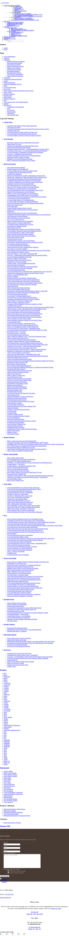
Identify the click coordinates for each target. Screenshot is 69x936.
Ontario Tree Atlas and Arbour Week (17, 665)
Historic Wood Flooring (11, 454)
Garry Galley (7, 782)
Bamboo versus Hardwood (14, 385)
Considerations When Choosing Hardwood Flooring (22, 429)
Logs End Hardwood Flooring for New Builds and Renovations (25, 203)
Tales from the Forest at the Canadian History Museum (22, 247)
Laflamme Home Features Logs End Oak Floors (21, 240)
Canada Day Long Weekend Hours (17, 499)
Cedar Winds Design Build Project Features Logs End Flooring (25, 576)
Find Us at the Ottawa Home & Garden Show (20, 502)
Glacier (6, 702)
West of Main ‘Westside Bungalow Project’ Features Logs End (25, 242)
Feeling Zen (10, 211)
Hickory (17, 8)
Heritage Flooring (9, 437)
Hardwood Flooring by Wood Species (14, 809)
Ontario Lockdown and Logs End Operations (20, 221)
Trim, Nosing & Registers (24, 19)
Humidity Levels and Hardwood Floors (18, 409)
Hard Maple (19, 9)
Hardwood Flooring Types (14, 390)
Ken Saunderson (8, 789)
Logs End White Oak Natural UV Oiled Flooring (21, 584)
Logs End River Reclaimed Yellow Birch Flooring (21, 339)
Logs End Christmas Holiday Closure (17, 537)
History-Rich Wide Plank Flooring (17, 387)
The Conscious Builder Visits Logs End (18, 289)
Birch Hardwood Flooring (14, 63)
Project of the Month (10, 558)
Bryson (6, 681)
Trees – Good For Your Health (15, 551)
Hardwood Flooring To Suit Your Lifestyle (19, 260)
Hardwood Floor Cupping (14, 403)
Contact (6, 81)
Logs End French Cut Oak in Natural (17, 575)
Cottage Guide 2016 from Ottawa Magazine (19, 550)
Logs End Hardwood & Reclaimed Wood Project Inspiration (24, 317)
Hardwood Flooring (9, 82)
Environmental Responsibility (15, 422)
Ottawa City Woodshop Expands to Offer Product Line (22, 326)
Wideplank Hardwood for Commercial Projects (17, 815)
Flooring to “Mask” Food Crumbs (16, 258)
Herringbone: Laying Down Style (16, 563)
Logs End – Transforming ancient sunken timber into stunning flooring (27, 255)
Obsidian (6, 728)
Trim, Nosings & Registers (11, 814)
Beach (5, 675)
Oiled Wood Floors (12, 286)
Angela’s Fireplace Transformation (17, 604)
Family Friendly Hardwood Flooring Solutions (20, 234)
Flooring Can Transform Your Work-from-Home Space (22, 146)
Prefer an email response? (16, 873)
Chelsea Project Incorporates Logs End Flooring (20, 192)
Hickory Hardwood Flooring (15, 66)
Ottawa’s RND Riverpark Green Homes (18, 545)
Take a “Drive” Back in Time (15, 458)
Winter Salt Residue (12, 408)
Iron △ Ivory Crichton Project (15, 219)
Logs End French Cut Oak (14, 239)
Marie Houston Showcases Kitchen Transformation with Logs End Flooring (28, 250)
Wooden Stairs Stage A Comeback (17, 631)
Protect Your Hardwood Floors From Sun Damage (21, 236)
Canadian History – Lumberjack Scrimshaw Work (21, 466)
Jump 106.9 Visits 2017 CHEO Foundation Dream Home (23, 507)
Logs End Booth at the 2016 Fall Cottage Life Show (22, 134)
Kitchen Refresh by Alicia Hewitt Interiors (19, 573)
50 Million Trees (12, 553)
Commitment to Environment (15, 107)
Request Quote (8, 95)
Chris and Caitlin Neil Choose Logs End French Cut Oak (23, 578)
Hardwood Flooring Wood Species (17, 388)
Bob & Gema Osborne (10, 773)
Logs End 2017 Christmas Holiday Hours (19, 296)
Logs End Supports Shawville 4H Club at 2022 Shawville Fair (25, 530)
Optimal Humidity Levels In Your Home (18, 218)
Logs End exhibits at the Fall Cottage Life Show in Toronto (24, 135)
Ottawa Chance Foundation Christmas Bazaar (20, 450)
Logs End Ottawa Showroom (15, 404)
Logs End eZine (11, 411)
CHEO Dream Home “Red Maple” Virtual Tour (20, 508)
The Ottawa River (12, 621)
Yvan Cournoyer (8, 802)
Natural (6, 719)
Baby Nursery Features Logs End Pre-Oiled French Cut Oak (24, 472)
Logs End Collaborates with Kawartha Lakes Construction (23, 594)
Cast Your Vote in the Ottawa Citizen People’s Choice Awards (24, 283)
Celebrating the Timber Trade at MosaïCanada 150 (21, 609)
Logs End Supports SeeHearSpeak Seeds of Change (22, 546)
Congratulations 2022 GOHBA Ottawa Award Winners (23, 195)
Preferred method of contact (12, 869)
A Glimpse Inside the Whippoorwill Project (19, 172)
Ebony (5, 696)
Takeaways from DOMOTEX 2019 (17, 275)
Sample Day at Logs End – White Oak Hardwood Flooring (24, 346)
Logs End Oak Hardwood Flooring (17, 644)
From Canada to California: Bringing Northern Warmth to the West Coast (28, 562)
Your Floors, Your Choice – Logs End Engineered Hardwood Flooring (27, 151)
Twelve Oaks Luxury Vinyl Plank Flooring (16, 102)
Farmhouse (7, 701)
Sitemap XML (5, 826)
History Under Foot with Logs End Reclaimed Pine (21, 441)
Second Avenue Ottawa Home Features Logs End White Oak (24, 588)
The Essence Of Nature (13, 127)
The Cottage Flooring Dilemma (16, 167)
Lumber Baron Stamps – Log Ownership (18, 616)
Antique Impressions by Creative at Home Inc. (20, 396)
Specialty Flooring (9, 624)
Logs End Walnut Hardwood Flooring (18, 335)
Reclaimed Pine (20, 11)
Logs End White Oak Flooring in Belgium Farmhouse (22, 201)
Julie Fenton (7, 787)
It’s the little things (12, 206)
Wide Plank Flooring (22, 13)
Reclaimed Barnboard (23, 15)
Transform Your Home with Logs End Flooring (20, 184)
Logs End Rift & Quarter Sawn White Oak (19, 591)
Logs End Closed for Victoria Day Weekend (19, 268)
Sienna (5, 748)
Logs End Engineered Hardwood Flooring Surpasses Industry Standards (27, 658)
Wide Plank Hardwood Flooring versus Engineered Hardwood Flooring (27, 356)
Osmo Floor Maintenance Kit (12, 730)
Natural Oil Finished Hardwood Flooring (18, 147)
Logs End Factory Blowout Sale (16, 424)
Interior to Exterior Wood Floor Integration (19, 378)
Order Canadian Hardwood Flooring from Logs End (18, 90)
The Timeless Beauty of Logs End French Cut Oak (21, 185)
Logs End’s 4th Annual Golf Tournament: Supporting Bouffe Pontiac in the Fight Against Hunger (35, 525)
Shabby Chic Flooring (13, 430)
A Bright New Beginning (14, 174)
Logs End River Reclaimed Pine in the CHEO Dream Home (24, 608)
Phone (5, 849)
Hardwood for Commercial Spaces (28, 16)
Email (6, 846)
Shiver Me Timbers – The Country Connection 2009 (22, 253)
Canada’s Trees (11, 666)
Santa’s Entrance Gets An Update (16, 603)
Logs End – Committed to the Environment (19, 154)
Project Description (9, 853)
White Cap (7, 761)
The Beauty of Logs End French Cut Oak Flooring (21, 188)
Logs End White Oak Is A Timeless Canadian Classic (22, 171)
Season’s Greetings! (12, 276)
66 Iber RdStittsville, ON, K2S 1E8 (34, 913)
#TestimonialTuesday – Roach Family (18, 614)
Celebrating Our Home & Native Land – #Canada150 (22, 655)
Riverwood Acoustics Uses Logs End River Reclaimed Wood (24, 313)
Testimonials (10, 113)
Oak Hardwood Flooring (14, 69)
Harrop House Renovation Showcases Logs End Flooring (23, 315)
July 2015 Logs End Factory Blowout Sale (19, 380)
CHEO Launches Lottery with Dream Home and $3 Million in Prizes (26, 309)
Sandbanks (7, 740)
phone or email (56, 908)
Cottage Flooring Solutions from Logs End (19, 208)
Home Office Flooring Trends (15, 237)
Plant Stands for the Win (14, 227)
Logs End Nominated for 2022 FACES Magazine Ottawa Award (25, 532)
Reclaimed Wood (9, 599)
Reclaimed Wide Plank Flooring (16, 369)
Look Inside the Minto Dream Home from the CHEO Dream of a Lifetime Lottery (30, 307)
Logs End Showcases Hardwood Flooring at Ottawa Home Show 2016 (27, 344)
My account (7, 89)
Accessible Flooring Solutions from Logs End (20, 224)
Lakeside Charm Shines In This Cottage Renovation (22, 126)
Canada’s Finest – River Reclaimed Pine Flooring (21, 263)
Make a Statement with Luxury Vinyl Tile (19, 571)
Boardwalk (7, 676)
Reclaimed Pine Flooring (14, 73)
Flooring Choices (12, 432)
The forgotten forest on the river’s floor (18, 471)
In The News (11, 110)
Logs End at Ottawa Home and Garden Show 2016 (21, 348)
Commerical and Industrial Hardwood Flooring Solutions (23, 299)
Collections (7, 60)
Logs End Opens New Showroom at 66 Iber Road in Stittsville (25, 540)
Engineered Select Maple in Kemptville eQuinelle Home (23, 292)
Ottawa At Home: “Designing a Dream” (18, 302)
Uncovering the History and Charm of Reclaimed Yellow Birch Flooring (27, 442)
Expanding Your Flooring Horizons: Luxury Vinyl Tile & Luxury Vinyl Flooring (30, 643)
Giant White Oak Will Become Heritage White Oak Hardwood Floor (26, 449)
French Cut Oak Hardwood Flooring (17, 469)
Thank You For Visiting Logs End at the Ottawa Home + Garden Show (27, 477)
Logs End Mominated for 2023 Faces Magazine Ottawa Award (25, 190)
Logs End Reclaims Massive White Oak (18, 617)
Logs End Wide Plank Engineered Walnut (19, 592)
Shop (5, 100)
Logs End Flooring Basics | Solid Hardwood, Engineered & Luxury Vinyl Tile (29, 271)
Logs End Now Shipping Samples (17, 226)
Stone (5, 749)
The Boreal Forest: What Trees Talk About (19, 653)
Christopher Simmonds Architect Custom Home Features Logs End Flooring (29, 214)
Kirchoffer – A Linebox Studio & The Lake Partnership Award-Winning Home (29, 462)
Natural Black (8, 727)
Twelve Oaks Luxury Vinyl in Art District (19, 638)
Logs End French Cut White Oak (16, 474)
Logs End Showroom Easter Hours (17, 294)
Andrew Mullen (8, 771)
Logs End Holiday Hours (14, 479)
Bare (5, 673)
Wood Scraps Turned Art (14, 374)
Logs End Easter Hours (13, 322)
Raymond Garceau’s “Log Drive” (16, 331)
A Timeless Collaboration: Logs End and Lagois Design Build (24, 182)
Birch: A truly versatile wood (15, 480)
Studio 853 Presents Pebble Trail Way (18, 581)
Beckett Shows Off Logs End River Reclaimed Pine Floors (24, 579)
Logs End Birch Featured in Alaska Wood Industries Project (24, 231)
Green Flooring (8, 139)
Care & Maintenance (9, 56)
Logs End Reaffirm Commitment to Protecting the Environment (25, 152)
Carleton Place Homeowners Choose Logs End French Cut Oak (25, 273)
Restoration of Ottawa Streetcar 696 (17, 362)
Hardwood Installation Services (12, 84)
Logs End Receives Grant (14, 377)
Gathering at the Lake (13, 130)
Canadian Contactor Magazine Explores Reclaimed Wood (23, 341)
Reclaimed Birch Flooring (14, 391)
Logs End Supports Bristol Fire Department (19, 491)
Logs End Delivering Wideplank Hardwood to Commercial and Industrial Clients (30, 367)
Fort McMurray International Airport (17, 383)
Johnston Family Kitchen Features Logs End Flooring (22, 210)
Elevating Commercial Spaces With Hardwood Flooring (23, 142)
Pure (5, 738)
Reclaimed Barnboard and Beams (13, 812)
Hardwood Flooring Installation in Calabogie (20, 596)
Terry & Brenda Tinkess (10, 799)
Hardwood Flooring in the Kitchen (17, 382)
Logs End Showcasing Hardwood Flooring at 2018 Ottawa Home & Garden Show (30, 538)
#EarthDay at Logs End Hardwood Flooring (19, 159)
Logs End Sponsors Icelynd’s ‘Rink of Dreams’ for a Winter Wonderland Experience (31, 522)
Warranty (6, 103)
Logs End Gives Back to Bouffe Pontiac (18, 198)
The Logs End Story (13, 115)
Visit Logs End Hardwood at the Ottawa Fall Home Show (23, 281)
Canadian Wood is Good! (14, 305)
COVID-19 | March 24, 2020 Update (17, 494)
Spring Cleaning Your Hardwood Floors (18, 288)
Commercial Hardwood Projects (13, 79)
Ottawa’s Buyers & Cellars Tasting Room (19, 223)
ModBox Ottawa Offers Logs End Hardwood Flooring (22, 568)
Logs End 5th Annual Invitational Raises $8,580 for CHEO (24, 489)
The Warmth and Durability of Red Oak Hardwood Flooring (24, 179)
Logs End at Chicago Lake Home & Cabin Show (21, 393)
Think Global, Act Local (14, 144)
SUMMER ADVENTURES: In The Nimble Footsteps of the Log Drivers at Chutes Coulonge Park (35, 444)
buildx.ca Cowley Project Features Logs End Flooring (22, 193)
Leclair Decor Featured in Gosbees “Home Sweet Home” (23, 279)
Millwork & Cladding (23, 18)
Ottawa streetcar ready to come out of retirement (20, 510)
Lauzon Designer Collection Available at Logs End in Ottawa (24, 320)
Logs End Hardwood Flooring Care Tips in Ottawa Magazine (24, 512)
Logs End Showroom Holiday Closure (18, 252)
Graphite (6, 704)
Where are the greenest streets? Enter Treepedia (20, 661)
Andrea (6, 48)
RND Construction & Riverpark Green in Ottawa (21, 160)
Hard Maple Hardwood (13, 64)
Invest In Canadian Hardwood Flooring (18, 416)
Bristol (5, 678)
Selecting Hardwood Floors (15, 426)
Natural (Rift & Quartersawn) (12, 725)
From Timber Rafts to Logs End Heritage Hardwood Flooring (24, 343)
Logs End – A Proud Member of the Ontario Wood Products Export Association (29, 656)
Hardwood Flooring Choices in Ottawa (18, 157)
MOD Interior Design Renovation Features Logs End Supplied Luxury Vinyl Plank (31, 641)
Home (5, 86)
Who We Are (7, 105)
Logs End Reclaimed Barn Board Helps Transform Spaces (23, 583)
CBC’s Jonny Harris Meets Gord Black (18, 497)
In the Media (7, 484)
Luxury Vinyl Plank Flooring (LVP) (28, 14)
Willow (6, 764)
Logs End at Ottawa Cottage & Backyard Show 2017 (22, 132)
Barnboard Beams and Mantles (16, 61)
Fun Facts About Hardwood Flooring (17, 467)
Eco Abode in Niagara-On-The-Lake (17, 244)
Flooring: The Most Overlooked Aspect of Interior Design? (24, 155)
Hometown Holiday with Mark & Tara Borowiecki (21, 278)
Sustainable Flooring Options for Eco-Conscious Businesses (24, 629)
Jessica (5, 49)
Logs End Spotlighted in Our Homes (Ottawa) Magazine (23, 487)
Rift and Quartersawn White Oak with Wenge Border (22, 266)
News (5, 515)
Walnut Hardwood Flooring (15, 76)
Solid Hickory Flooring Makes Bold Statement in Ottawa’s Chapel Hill (27, 291)
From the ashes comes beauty (15, 606)
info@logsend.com (5, 897)
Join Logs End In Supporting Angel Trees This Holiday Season (25, 519)
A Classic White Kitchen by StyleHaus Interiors (20, 200)
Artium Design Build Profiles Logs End (18, 500)
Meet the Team (11, 112)
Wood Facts (7, 650)
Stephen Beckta (8, 795)
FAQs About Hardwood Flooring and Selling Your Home (23, 312)
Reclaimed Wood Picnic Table (15, 611)
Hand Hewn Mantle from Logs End (17, 357)
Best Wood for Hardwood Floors (16, 364)
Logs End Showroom (10, 87)
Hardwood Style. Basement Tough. (17, 628)
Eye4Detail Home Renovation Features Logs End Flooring (24, 180)
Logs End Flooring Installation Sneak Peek (19, 257)
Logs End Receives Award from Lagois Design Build (22, 527)
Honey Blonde (8, 717)
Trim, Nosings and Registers (15, 74)
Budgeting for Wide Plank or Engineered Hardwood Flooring (24, 351)
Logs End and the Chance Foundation (18, 554)
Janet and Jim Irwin (9, 784)
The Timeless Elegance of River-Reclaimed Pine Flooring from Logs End (28, 129)
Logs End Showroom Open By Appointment (20, 492)
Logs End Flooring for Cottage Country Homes (20, 232)
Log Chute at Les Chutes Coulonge (17, 249)
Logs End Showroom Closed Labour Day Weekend (22, 284)
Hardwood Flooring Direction (15, 419)
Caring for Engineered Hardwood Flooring (19, 359)
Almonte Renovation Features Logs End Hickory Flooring (23, 229)
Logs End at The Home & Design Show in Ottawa (21, 421)
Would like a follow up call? (17, 871)
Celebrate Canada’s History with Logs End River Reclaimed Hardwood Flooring (30, 475)
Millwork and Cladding (13, 68)
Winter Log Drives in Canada (15, 663)
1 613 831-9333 (8, 894)
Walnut (17, 12)
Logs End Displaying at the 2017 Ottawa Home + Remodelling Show (27, 543)
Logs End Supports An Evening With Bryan (19, 548)
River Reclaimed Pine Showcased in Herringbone (21, 459)
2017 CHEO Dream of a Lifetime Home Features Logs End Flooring (26, 446)
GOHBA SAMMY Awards (15, 414)
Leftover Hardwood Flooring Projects (18, 372)
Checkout (6, 58)
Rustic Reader (8, 97)
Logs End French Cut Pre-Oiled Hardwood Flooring (22, 297)
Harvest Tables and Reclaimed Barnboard (19, 365)
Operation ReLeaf (12, 660)
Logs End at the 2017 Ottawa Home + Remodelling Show (23, 328)
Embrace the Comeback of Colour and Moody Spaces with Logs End (27, 177)
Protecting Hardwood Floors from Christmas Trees (21, 406)
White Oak (18, 7)
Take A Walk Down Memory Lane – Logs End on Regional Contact (26, 336)
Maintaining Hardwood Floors (15, 427)
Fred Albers (7, 781)
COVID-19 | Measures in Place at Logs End (19, 496)
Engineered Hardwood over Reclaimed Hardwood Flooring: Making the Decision (30, 361)
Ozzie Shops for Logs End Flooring (17, 216)
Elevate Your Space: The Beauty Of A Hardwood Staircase (24, 565)
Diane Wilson (7, 779)
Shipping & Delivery (9, 99)
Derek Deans (7, 778)
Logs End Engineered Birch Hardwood (18, 245)
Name (6, 842)
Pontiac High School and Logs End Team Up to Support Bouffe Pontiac (27, 529)
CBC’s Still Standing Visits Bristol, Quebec (19, 504)
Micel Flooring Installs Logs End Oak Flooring (20, 570)
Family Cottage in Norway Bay (16, 375)
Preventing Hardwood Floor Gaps (17, 400)
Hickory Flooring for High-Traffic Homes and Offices (22, 325)
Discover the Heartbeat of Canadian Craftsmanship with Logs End (26, 175)
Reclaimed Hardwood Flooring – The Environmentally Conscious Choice (28, 149)
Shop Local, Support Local (15, 205)
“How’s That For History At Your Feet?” (18, 352)
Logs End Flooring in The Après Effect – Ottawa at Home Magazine (26, 349)
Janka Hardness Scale (13, 395)
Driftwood (7, 694)
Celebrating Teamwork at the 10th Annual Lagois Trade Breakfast (26, 520)
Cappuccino (7, 683)
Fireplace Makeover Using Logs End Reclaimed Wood (22, 586)
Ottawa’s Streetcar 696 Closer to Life (17, 338)
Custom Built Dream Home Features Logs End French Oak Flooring (26, 197)
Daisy (5, 693)
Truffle (5, 758)
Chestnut (6, 686)
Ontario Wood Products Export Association (19, 370)
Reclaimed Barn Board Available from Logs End (21, 447)
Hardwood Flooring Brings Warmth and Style (20, 566)
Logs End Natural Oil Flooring (16, 265)
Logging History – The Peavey (16, 464)
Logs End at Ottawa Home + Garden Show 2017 (21, 323)
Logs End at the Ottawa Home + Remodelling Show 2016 (23, 354)
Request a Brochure (9, 94)
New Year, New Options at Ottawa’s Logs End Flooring (23, 187)
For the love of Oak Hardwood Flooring (18, 646)
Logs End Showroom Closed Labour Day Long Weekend (23, 310)
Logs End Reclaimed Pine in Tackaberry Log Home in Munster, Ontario (27, 612)
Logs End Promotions (13, 417)
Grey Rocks (7, 709)
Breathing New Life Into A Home (16, 262)
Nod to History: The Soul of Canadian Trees (19, 301)
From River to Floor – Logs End (16, 333)
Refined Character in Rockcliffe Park (17, 169)
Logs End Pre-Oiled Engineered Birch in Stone (20, 589)
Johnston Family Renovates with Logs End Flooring (22, 213)
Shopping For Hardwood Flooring (17, 398)
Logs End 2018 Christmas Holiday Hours (19, 461)
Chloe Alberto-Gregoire (10, 774)
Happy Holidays (12, 533)
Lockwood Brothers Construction (13, 792)
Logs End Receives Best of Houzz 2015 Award (20, 401)
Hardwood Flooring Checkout (12, 822)
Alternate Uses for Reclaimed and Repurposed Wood (22, 619)
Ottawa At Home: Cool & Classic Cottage (19, 318)
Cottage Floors (8, 122)
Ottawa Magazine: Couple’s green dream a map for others (23, 505)
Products (3, 670)
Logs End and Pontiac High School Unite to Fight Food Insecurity (26, 524)
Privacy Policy (8, 92)
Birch (16, 10)
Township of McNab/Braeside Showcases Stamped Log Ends (24, 304)
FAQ (8, 108)
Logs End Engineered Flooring (16, 270)
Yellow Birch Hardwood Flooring (16, 640)
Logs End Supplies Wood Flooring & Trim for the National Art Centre (27, 330)
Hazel (5, 712)
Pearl (5, 732)
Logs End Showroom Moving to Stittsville (19, 541)
